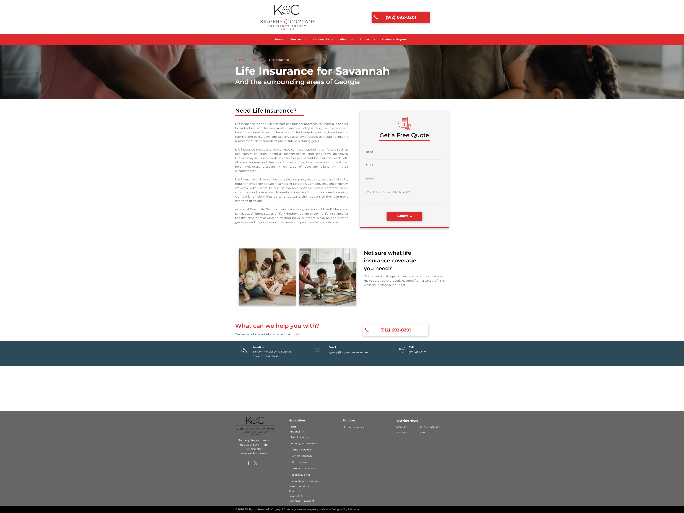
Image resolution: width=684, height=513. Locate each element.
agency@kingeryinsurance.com (348, 352)
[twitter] (255, 463)
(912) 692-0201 (417, 352)
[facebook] (248, 463)
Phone (370, 178)
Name (369, 151)
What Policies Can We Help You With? (388, 192)
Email (369, 165)
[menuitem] (279, 39)
